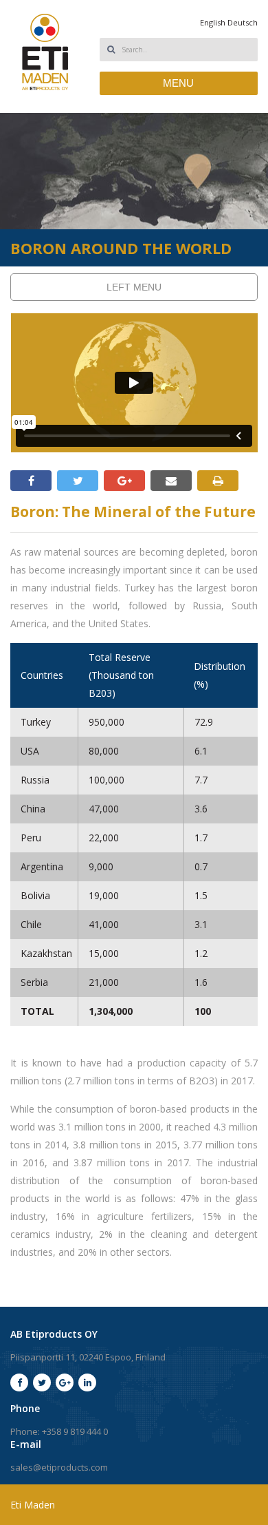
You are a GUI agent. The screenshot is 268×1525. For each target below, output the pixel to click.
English (212, 22)
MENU (178, 83)
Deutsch (242, 22)
